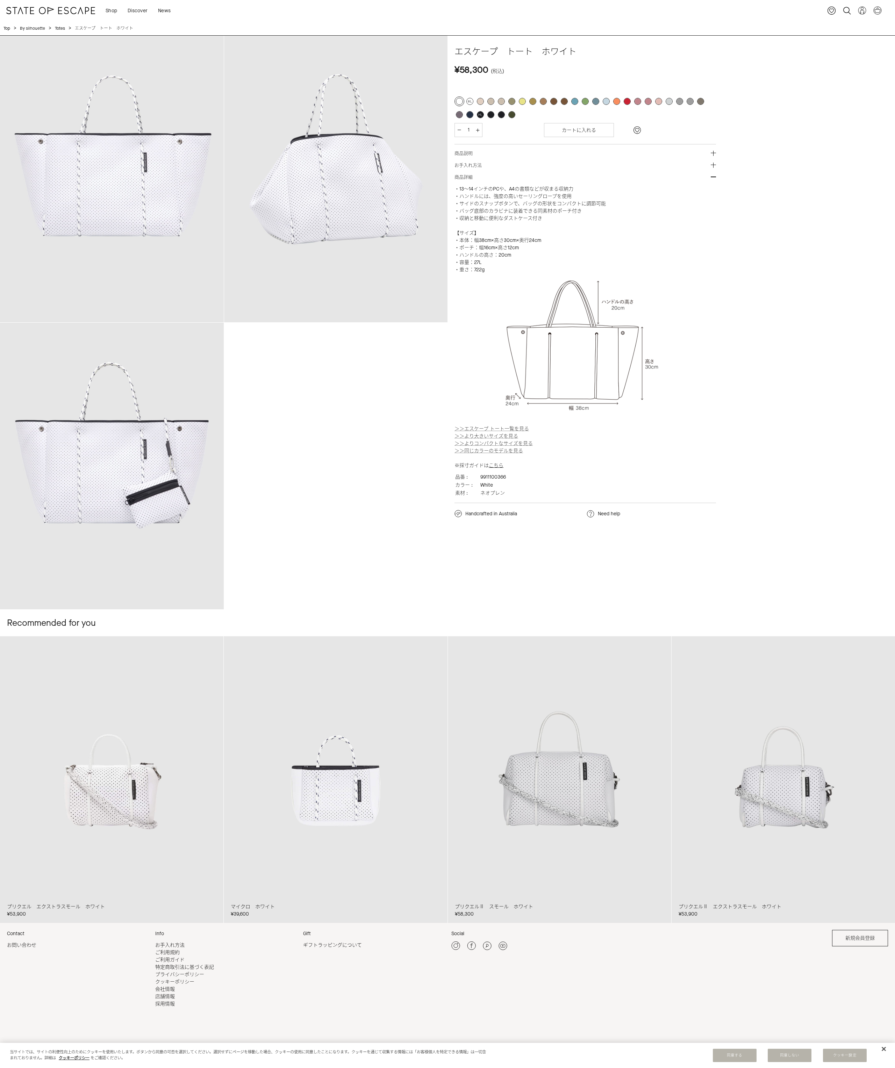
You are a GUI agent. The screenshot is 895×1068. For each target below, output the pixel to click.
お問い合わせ (21, 945)
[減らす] (459, 130)
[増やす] (477, 130)
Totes (60, 28)
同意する (734, 1055)
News (164, 10)
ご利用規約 (167, 952)
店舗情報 (165, 996)
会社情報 (165, 989)
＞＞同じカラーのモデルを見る (488, 450)
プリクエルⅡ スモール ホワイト (494, 906)
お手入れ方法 (170, 945)
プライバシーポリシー (179, 974)
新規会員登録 (860, 938)
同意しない (790, 1055)
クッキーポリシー (174, 982)
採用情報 (165, 1004)
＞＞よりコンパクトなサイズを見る (493, 443)
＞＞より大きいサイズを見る (486, 436)
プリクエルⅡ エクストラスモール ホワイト (730, 906)
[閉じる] (884, 1049)
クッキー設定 (845, 1055)
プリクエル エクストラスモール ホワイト (56, 906)
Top (6, 28)
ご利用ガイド (170, 959)
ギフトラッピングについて (332, 945)
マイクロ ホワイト (253, 906)
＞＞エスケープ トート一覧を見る (491, 428)
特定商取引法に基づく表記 (184, 967)
